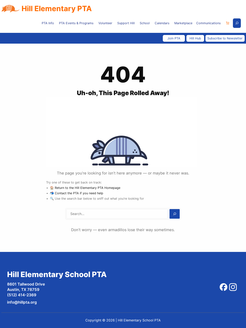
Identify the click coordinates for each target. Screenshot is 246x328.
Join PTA (173, 38)
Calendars (162, 23)
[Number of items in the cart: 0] (227, 23)
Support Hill (126, 23)
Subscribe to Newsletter (225, 38)
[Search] (175, 214)
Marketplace (183, 23)
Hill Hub (195, 38)
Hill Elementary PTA (57, 8)
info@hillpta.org (22, 302)
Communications (208, 23)
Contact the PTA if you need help (79, 193)
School (145, 23)
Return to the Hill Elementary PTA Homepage (87, 188)
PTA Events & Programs (76, 23)
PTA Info (48, 23)
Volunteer (105, 23)
